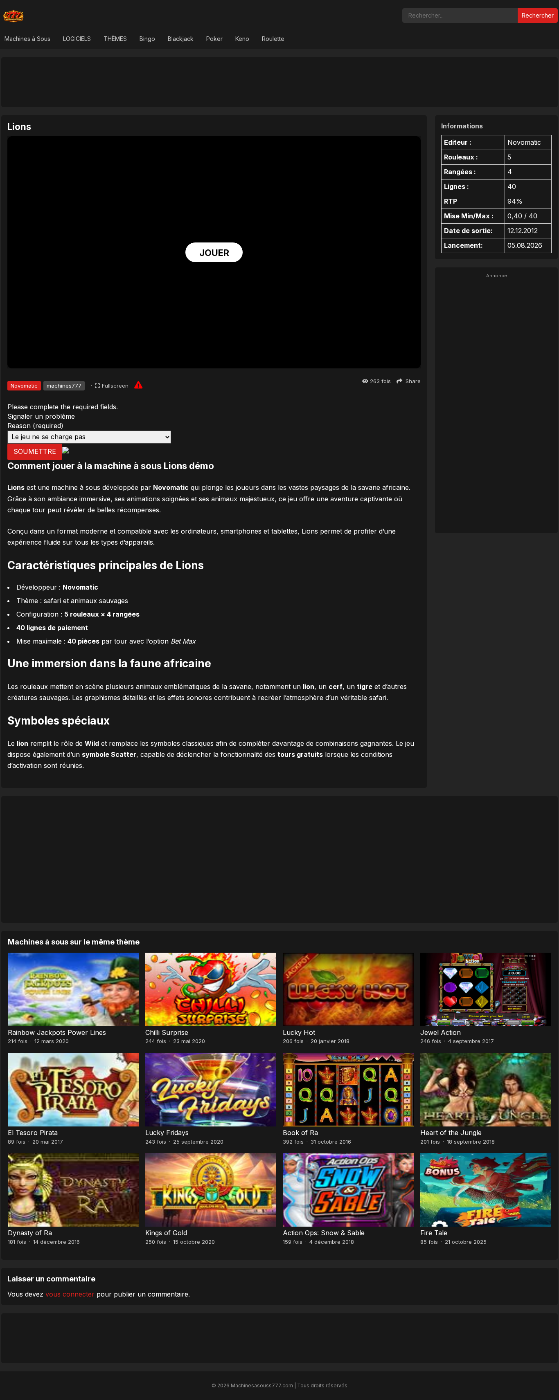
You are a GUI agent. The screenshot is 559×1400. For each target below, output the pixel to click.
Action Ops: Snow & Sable (324, 1233)
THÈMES (115, 38)
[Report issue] (138, 385)
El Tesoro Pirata (33, 1133)
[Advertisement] (279, 81)
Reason (35, 426)
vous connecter (70, 1294)
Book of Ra (300, 1133)
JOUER (214, 252)
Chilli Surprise (166, 1032)
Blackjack (181, 38)
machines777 (64, 385)
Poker (214, 38)
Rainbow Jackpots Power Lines (57, 1032)
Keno (242, 38)
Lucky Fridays (167, 1133)
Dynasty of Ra (30, 1233)
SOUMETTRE (35, 451)
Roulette (273, 38)
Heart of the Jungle (451, 1133)
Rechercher (538, 15)
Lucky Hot (299, 1032)
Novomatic (24, 385)
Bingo (147, 38)
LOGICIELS (77, 38)
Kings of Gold (166, 1233)
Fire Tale (433, 1233)
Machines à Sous (27, 38)
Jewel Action (440, 1032)
